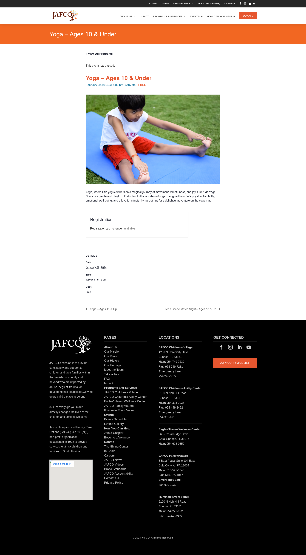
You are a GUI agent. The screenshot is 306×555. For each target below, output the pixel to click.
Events (195, 16)
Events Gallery (114, 424)
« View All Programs (99, 54)
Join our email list (235, 362)
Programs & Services (167, 16)
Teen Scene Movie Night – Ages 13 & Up (191, 309)
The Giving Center (116, 446)
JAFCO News (113, 460)
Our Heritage (112, 365)
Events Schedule (115, 419)
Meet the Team (114, 369)
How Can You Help (219, 16)
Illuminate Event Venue (119, 410)
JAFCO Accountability (209, 3)
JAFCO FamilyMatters (119, 405)
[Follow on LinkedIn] (249, 3)
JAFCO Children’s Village (121, 392)
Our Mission (112, 351)
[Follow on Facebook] (240, 3)
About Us (126, 16)
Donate (248, 15)
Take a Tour (111, 374)
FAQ (107, 378)
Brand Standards (115, 469)
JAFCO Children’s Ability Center (125, 396)
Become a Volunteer (117, 437)
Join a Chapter (113, 433)
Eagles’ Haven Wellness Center (125, 401)
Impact (144, 16)
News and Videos (181, 3)
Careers (165, 3)
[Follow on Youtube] (254, 3)
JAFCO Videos (114, 464)
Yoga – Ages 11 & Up (103, 309)
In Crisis (153, 3)
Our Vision (111, 356)
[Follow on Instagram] (244, 3)
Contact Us (229, 3)
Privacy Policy (113, 482)
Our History (112, 360)
